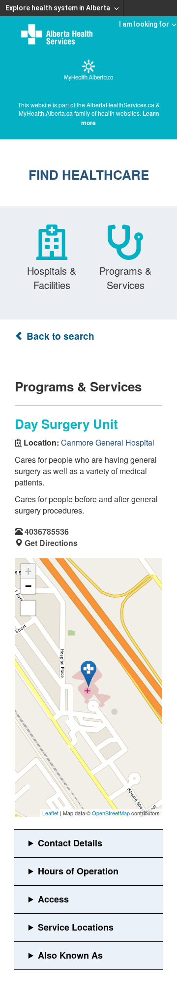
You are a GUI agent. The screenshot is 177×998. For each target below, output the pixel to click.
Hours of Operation (78, 871)
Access (53, 899)
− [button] (28, 586)
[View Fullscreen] (28, 608)
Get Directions (51, 542)
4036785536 (47, 531)
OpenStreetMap (111, 813)
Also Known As (70, 955)
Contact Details (70, 843)
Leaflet (50, 813)
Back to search (59, 336)
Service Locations (76, 927)
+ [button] (28, 571)
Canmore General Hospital (107, 442)
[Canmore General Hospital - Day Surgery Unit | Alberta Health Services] (88, 674)
